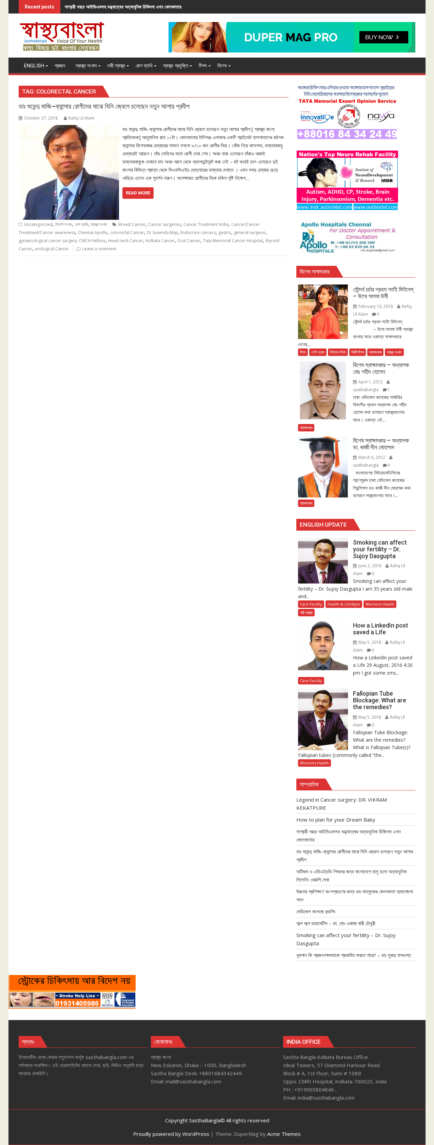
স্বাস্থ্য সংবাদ (99, 224)
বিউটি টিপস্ (357, 352)
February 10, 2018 (375, 306)
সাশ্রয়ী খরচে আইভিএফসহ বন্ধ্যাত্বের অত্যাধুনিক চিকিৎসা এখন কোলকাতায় (123, 6)
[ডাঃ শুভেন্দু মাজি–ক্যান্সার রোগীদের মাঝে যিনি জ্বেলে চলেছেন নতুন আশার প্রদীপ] (69, 129)
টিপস (303, 352)
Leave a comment (99, 249)
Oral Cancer (188, 240)
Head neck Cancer (125, 240)
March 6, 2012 (371, 457)
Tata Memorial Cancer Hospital (233, 240)
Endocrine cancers (198, 232)
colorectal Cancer (127, 232)
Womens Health (380, 604)
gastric (224, 232)
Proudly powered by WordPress (171, 1133)
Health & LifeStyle (344, 604)
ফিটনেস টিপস (338, 352)
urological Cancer (52, 249)
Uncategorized (38, 224)
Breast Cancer (131, 224)
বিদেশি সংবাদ (63, 224)
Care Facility (311, 604)
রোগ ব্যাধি (81, 224)
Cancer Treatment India (206, 224)
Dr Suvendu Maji (162, 232)
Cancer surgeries (164, 224)
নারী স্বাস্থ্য (306, 612)
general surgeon (249, 232)
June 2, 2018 (369, 566)
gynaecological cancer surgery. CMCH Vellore (62, 240)
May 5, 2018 (369, 642)
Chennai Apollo (92, 232)
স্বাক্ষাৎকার (375, 352)
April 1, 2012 (370, 382)
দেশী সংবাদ (317, 352)
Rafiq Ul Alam (81, 118)
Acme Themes (284, 1133)
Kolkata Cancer (160, 240)
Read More (138, 192)
